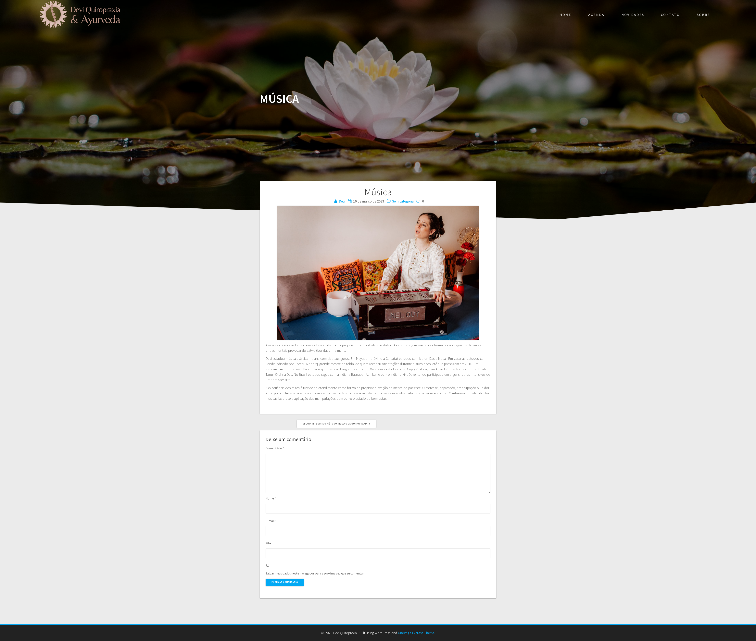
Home (565, 14)
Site (268, 543)
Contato (670, 14)
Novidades (632, 14)
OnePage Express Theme (416, 633)
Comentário (275, 448)
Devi (342, 201)
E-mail (271, 521)
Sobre (703, 14)
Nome (271, 498)
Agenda (596, 14)
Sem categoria (403, 201)
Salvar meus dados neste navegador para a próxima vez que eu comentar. (315, 573)
